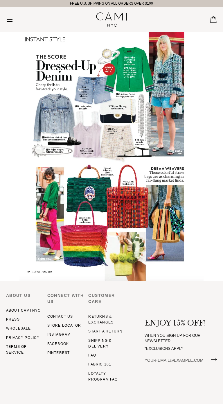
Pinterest (58, 353)
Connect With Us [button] (65, 298)
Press (13, 319)
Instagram (59, 334)
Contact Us (60, 317)
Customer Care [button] (101, 298)
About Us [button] (18, 295)
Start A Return (105, 331)
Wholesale (18, 328)
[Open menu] (15, 19)
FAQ (92, 355)
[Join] (212, 359)
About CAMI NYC (23, 310)
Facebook (58, 344)
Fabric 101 (99, 364)
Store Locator (64, 325)
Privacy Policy (23, 338)
